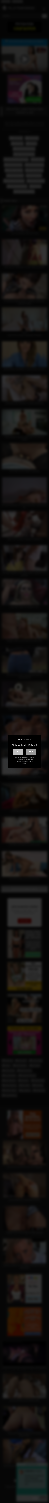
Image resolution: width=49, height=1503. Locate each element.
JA (18, 752)
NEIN (31, 752)
